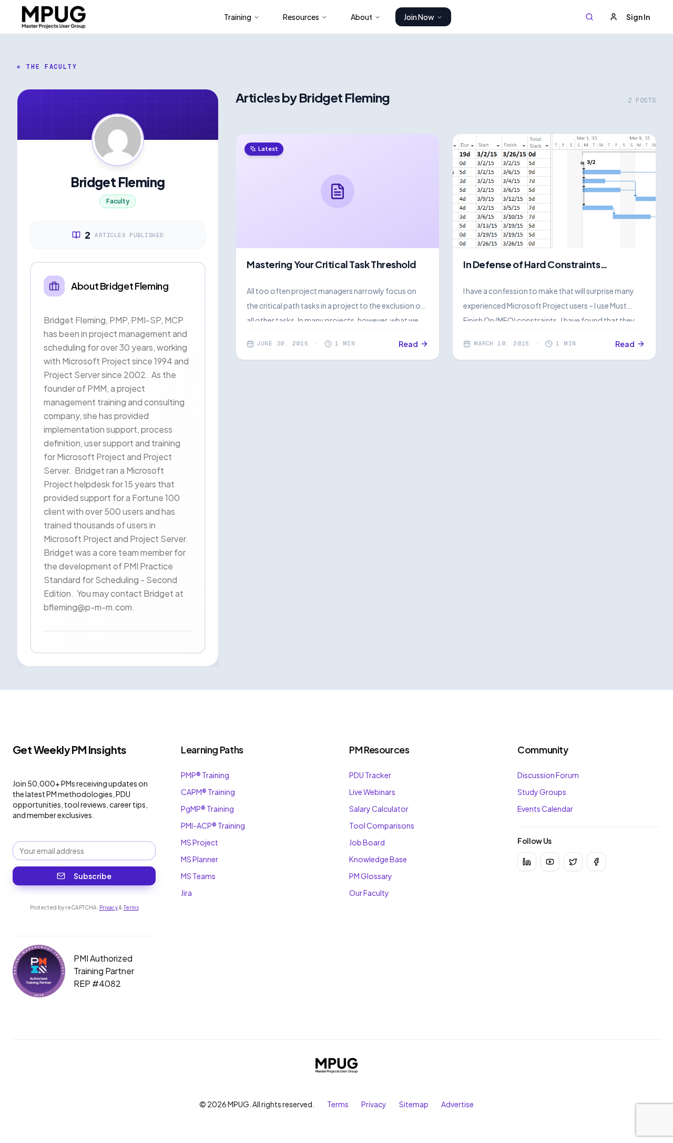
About (361, 17)
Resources (301, 17)
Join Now (419, 17)
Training (237, 17)
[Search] (589, 16)
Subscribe (92, 876)
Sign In (638, 17)
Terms (131, 907)
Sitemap (414, 1104)
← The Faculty (47, 66)
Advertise (457, 1104)
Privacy (108, 907)
